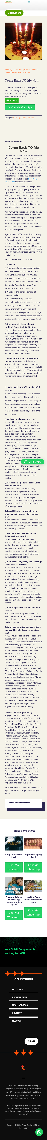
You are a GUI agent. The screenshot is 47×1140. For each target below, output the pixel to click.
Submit (31, 1041)
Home (8, 69)
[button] (39, 1132)
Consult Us (14, 13)
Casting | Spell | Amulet (26, 69)
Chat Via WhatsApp (13, 867)
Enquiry (13, 100)
